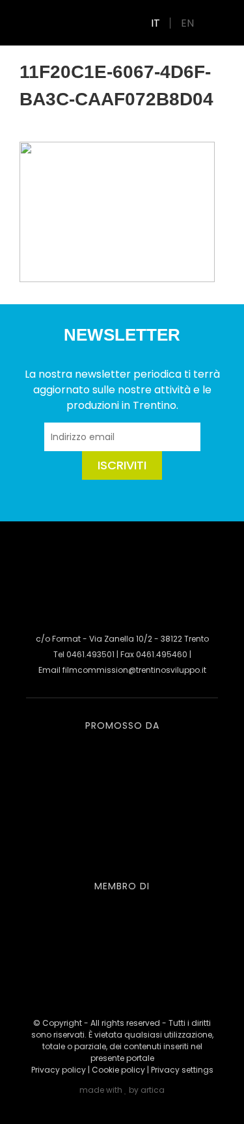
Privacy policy (58, 1069)
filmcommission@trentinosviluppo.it (134, 669)
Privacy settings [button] (182, 1069)
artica (153, 1089)
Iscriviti (122, 465)
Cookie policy (118, 1069)
